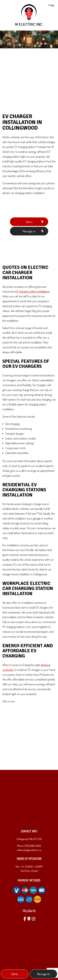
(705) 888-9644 (32, 845)
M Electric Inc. (29, 24)
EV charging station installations (32, 291)
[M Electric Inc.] (29, 12)
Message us (43, 974)
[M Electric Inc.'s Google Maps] (28, 919)
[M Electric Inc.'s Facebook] (24, 919)
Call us (14, 974)
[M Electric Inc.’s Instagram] (33, 919)
